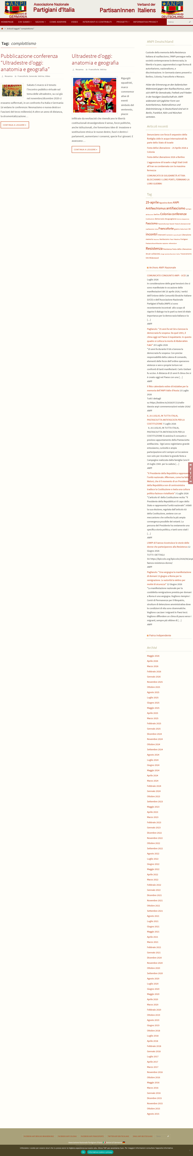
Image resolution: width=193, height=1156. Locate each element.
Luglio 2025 (152, 697)
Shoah (148, 254)
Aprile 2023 (152, 811)
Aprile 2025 (152, 712)
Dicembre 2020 (154, 957)
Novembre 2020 (155, 962)
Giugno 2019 (153, 1025)
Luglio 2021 (152, 921)
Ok (83, 1152)
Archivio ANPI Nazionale (162, 267)
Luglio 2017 (152, 1056)
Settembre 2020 (155, 973)
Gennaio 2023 (154, 827)
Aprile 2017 (152, 1061)
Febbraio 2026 (154, 671)
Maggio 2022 (153, 869)
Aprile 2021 (152, 936)
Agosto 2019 (153, 1020)
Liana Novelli (177, 235)
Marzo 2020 (152, 1004)
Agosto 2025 (153, 692)
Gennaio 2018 (154, 1051)
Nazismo (156, 239)
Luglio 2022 (152, 858)
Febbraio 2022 (154, 884)
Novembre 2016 (155, 1072)
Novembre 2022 (155, 837)
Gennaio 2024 (154, 791)
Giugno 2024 (153, 765)
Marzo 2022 (152, 879)
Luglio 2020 (152, 983)
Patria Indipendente (160, 635)
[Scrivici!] (190, 481)
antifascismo (175, 208)
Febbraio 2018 (154, 1046)
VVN (147, 258)
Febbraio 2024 (154, 785)
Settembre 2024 (155, 749)
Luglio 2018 (152, 1035)
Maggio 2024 (153, 770)
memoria (149, 239)
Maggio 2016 (153, 1082)
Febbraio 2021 (154, 947)
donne (179, 219)
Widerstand (154, 258)
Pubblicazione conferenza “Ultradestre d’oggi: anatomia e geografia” (29, 62)
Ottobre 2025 (153, 686)
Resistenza (154, 248)
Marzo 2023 (152, 817)
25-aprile (152, 202)
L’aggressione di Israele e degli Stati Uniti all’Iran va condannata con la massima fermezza (167, 166)
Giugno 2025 (153, 702)
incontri (151, 234)
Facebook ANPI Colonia (67, 1136)
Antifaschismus (156, 208)
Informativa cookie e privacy (100, 1152)
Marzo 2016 (152, 1087)
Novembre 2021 (155, 900)
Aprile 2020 (152, 999)
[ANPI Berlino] (190, 468)
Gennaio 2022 (154, 889)
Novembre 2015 (155, 1103)
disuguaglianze (171, 219)
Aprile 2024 (152, 775)
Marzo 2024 (152, 780)
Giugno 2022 (153, 864)
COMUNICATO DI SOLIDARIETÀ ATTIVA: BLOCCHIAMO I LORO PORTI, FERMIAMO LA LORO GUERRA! (168, 179)
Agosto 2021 (153, 915)
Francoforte (23, 76)
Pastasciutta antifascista (154, 243)
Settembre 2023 (155, 801)
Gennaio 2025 (154, 728)
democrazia (159, 219)
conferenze (179, 214)
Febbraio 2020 (154, 1009)
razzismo (165, 243)
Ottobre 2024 (153, 744)
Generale (33, 76)
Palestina (177, 239)
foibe (156, 229)
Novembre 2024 (155, 739)
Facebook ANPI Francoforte (92, 1136)
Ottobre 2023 (153, 796)
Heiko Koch (184, 229)
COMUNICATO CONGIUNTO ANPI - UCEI (166, 275)
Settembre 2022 (155, 848)
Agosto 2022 (153, 853)
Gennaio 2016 (154, 1092)
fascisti (172, 224)
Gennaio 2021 (154, 952)
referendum (173, 243)
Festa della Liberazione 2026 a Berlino (166, 157)
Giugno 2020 (153, 988)
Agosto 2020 (153, 978)
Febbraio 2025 (154, 723)
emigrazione (185, 219)
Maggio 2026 (153, 655)
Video (47, 76)
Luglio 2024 (152, 759)
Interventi (162, 235)
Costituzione (150, 219)
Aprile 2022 (152, 874)
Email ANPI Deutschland (142, 1136)
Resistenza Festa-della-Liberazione (177, 249)
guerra (177, 229)
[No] (189, 1150)
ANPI (176, 202)
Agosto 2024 (153, 754)
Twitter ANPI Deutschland (118, 1136)
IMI (189, 229)
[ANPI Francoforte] (190, 477)
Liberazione (186, 234)
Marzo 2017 (152, 1066)
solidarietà (155, 253)
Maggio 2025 (153, 707)
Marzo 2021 (152, 941)
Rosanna (8, 76)
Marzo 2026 (152, 666)
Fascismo (152, 223)
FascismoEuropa (163, 224)
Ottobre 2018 (153, 1030)
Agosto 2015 (153, 1113)
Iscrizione (169, 235)
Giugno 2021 (153, 926)
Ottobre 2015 (153, 1108)
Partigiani (184, 239)
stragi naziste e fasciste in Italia (170, 254)
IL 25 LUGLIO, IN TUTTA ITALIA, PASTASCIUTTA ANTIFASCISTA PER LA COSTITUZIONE (166, 419)
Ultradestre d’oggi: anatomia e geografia (95, 59)
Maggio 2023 (153, 806)
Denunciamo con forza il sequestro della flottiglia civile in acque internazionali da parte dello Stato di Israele (167, 138)
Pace (171, 239)
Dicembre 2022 (154, 832)
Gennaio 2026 (154, 676)
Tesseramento (186, 254)
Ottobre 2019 (153, 1014)
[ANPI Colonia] (190, 473)
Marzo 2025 (152, 718)
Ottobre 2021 (153, 905)
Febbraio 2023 (154, 822)
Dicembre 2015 (154, 1098)
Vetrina (41, 76)
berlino (157, 214)
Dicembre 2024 (154, 733)
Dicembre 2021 (154, 895)
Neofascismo (164, 239)
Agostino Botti (165, 202)
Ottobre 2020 (153, 967)
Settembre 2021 (155, 910)
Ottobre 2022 (153, 843)
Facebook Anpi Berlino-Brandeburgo (39, 1136)
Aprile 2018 (152, 1040)
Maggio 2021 (153, 931)
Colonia (165, 214)
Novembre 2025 (155, 681)
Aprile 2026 (152, 660)
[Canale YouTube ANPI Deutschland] (190, 464)
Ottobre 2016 (153, 1077)
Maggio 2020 (153, 994)
